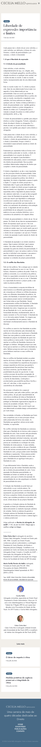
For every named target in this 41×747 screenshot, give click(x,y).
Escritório (20, 727)
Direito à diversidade (28, 577)
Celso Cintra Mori (16, 577)
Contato (20, 731)
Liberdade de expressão (26, 580)
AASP (8, 577)
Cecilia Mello (20, 596)
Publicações (20, 729)
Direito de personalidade (10, 580)
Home (20, 724)
